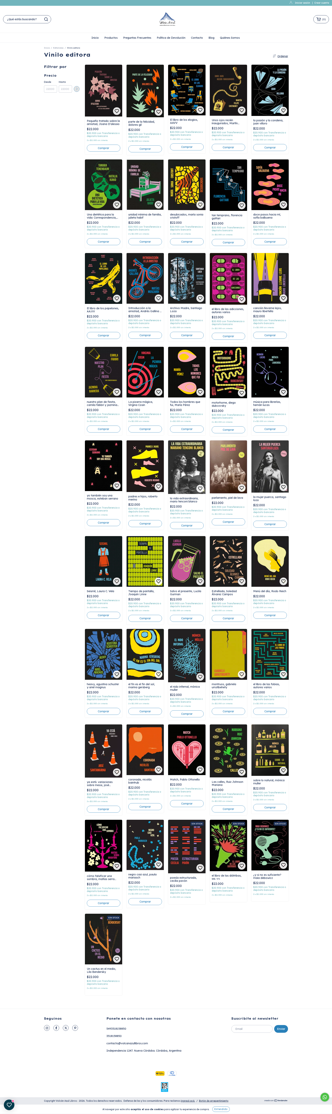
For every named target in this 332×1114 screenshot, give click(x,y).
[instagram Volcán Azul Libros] (47, 1028)
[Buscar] (46, 19)
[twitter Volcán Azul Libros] (66, 1028)
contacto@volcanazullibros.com (127, 1043)
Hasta (62, 81)
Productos (111, 37)
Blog (211, 37)
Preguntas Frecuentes (137, 37)
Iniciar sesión (302, 2)
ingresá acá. (188, 1100)
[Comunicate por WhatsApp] (324, 1097)
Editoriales (58, 48)
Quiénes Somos (230, 37)
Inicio (95, 37)
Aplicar (77, 89)
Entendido (221, 1109)
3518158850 (114, 1036)
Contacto (197, 37)
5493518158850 (116, 1028)
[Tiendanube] (276, 1101)
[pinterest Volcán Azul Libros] (75, 1028)
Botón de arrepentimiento (213, 1100)
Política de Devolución (171, 37)
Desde (47, 81)
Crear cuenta (321, 2)
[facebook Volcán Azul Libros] (56, 1028)
